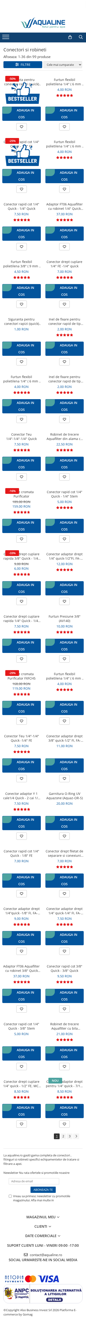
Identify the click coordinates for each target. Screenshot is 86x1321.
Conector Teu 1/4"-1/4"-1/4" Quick (21, 436)
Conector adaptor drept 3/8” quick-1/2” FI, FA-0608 (64, 738)
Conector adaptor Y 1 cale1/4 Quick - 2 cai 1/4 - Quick (21, 795)
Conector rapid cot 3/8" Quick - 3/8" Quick (64, 968)
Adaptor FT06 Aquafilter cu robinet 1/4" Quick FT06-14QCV (64, 206)
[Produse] (6, 38)
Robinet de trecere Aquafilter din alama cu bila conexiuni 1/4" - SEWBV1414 (65, 436)
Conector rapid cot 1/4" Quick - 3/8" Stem (21, 1026)
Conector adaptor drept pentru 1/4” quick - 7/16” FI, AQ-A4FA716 (64, 1083)
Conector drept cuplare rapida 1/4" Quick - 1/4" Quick (21, 618)
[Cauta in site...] (81, 37)
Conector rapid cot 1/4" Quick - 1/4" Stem (64, 494)
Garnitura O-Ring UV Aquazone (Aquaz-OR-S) (64, 795)
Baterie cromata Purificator (21, 494)
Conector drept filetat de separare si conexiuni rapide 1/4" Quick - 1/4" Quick (64, 853)
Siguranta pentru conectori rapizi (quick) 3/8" (21, 321)
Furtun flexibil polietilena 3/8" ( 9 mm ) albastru (21, 264)
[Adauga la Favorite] (21, 126)
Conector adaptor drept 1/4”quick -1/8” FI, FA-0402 (21, 910)
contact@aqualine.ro (45, 1254)
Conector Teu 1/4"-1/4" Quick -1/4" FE (21, 738)
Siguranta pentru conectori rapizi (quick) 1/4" (21, 81)
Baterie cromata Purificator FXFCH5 (22, 676)
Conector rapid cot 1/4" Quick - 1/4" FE (21, 144)
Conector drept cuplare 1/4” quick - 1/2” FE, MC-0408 (21, 1083)
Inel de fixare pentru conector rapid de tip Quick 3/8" (64, 379)
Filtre (25, 64)
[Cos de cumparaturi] (70, 37)
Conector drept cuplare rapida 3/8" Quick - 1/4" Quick (21, 556)
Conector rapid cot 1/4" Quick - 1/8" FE (21, 853)
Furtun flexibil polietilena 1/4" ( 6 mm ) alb (64, 81)
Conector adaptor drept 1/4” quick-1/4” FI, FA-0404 (64, 910)
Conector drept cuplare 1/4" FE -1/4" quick (64, 264)
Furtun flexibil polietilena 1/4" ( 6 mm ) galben (64, 676)
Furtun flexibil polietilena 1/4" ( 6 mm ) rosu (21, 379)
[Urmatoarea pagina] (76, 1136)
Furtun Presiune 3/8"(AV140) (64, 618)
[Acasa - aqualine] (43, 23)
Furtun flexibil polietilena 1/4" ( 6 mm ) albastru (64, 144)
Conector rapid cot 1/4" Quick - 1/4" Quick (21, 206)
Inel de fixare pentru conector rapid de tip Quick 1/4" (64, 321)
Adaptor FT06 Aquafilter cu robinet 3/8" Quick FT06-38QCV (21, 968)
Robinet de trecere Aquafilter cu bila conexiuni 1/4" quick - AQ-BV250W (64, 1026)
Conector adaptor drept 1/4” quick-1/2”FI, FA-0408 (64, 556)
